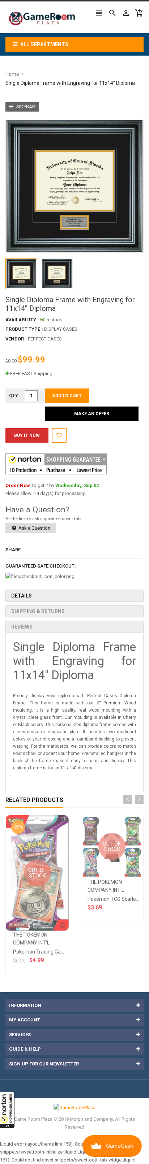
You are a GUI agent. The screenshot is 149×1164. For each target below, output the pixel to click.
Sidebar (25, 106)
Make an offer (91, 413)
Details (21, 596)
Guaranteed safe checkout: (40, 566)
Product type (22, 329)
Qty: (14, 395)
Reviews (22, 627)
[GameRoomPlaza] (74, 1107)
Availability (20, 319)
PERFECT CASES (45, 339)
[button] (7, 1110)
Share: (13, 549)
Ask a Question (33, 528)
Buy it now (27, 435)
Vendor (14, 339)
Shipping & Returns (38, 611)
